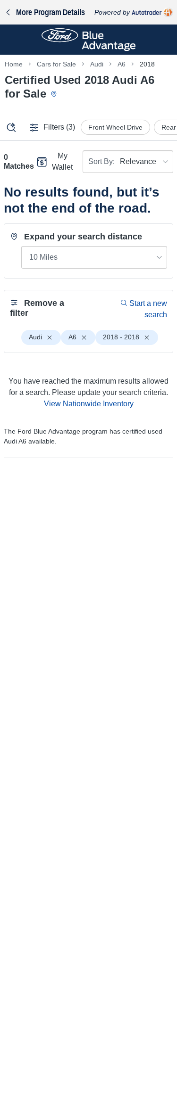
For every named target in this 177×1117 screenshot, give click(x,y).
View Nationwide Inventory (89, 404)
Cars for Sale (56, 64)
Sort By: (101, 161)
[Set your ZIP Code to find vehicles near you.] (54, 94)
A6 (122, 64)
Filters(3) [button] (59, 127)
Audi (96, 64)
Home (14, 64)
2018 (147, 64)
